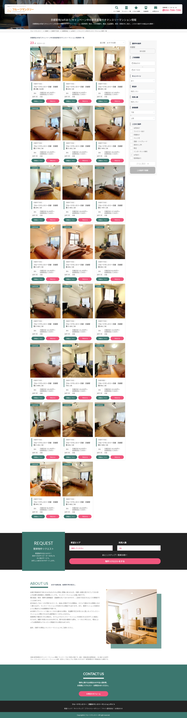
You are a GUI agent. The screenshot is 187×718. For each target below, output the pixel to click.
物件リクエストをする (115, 561)
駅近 (135, 148)
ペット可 (137, 138)
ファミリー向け (139, 131)
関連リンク (68, 708)
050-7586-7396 (173, 10)
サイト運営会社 (107, 708)
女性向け (137, 128)
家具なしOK (138, 145)
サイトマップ (78, 708)
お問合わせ (155, 11)
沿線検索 (145, 11)
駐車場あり (137, 158)
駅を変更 (142, 51)
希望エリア (76, 542)
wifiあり (136, 155)
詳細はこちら (38, 101)
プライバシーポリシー (92, 708)
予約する (52, 101)
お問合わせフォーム (93, 694)
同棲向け (137, 135)
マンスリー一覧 (126, 11)
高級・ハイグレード (140, 141)
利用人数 (123, 542)
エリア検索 (116, 11)
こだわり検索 (136, 11)
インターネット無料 (140, 151)
